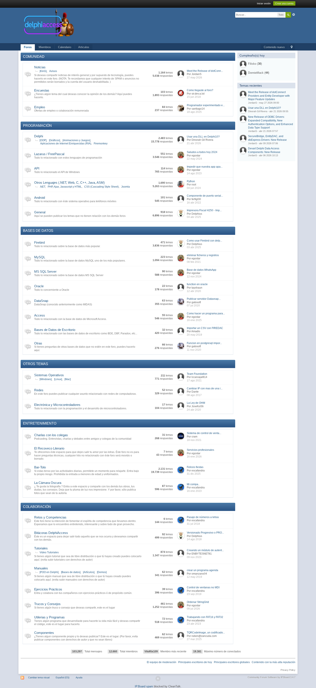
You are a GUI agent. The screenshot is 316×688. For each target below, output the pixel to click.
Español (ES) (62, 677)
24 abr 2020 (194, 409)
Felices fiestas (195, 467)
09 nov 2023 (194, 557)
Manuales (41, 568)
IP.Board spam (144, 686)
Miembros (45, 47)
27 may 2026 (194, 77)
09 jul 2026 (193, 608)
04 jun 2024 (194, 188)
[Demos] (102, 572)
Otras (38, 343)
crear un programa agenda (202, 570)
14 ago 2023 (194, 173)
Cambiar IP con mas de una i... (204, 388)
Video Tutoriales (49, 552)
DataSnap (41, 301)
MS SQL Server (45, 271)
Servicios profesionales (200, 449)
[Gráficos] (54, 140)
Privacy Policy (288, 670)
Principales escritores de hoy (195, 662)
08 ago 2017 (194, 395)
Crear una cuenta (284, 3)
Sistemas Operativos (49, 375)
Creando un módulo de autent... (205, 550)
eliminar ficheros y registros (203, 255)
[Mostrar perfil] (243, 64)
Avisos (53, 71)
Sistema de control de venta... (204, 433)
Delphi (38, 136)
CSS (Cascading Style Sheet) (101, 186)
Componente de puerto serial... (205, 195)
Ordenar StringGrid (198, 602)
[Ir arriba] (158, 678)
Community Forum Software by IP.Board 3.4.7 (271, 677)
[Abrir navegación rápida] (291, 47)
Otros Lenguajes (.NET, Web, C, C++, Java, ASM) (69, 182)
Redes (38, 390)
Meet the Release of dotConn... (205, 70)
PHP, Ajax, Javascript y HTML (65, 186)
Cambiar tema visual (38, 677)
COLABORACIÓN (37, 507)
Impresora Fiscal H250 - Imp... (204, 210)
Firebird (39, 242)
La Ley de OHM (196, 402)
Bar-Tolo (40, 467)
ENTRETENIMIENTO (39, 423)
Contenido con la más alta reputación (273, 662)
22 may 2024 (194, 158)
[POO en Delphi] (49, 572)
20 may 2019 (194, 334)
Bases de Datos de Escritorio (54, 330)
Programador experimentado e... (206, 105)
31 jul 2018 (193, 523)
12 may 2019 (194, 576)
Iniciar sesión (264, 3)
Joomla (125, 186)
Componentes (44, 632)
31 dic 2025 (194, 473)
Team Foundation (197, 373)
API (36, 168)
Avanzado (293, 14)
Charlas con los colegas (51, 435)
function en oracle (197, 284)
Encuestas (41, 90)
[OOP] (43, 140)
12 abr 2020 (194, 291)
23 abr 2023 (194, 623)
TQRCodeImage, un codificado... (206, 632)
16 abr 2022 (194, 202)
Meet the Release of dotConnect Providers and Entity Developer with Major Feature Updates (269, 96)
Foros (28, 47)
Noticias (40, 67)
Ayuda (79, 677)
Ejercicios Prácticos (48, 589)
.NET (42, 186)
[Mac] (67, 379)
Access (39, 315)
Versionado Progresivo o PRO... (205, 532)
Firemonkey (100, 143)
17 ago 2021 (194, 380)
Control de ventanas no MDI (203, 587)
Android (39, 197)
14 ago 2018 (194, 539)
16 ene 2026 (194, 456)
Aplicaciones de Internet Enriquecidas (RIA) (65, 143)
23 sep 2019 (194, 594)
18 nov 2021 (194, 440)
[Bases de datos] (70, 572)
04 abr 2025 (194, 217)
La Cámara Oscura (47, 483)
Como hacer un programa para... (206, 313)
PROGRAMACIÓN (37, 125)
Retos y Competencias (50, 517)
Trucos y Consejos (47, 604)
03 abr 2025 (194, 247)
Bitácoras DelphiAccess (51, 533)
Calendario (64, 47)
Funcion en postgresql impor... (204, 343)
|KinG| (43, 71)
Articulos (83, 47)
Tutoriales (41, 548)
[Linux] (58, 379)
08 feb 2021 (194, 261)
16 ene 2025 (194, 320)
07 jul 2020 (193, 305)
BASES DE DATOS (38, 230)
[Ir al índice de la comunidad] (95, 25)
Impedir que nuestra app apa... (204, 166)
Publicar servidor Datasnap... (204, 298)
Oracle (39, 286)
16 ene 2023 (194, 490)
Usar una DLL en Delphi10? (203, 136)
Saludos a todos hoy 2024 (202, 152)
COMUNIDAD (33, 56)
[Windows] (46, 379)
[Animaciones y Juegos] (76, 140)
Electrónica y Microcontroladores (57, 405)
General (39, 212)
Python (191, 181)
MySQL (39, 257)
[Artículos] (88, 572)
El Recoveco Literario (49, 448)
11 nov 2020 (194, 349)
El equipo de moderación (161, 662)
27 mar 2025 (194, 639)
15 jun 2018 (194, 96)
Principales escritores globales (232, 662)
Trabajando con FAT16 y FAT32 (205, 617)
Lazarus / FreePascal (49, 154)
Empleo (39, 107)
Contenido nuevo (274, 47)
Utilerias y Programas (49, 617)
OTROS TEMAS (35, 364)
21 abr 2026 (194, 143)
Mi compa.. (193, 484)
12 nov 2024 (194, 276)
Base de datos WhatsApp (201, 269)
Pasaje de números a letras (203, 517)
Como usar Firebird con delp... (204, 240)
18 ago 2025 (194, 111)
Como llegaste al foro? (200, 90)
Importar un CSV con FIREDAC (205, 328)
